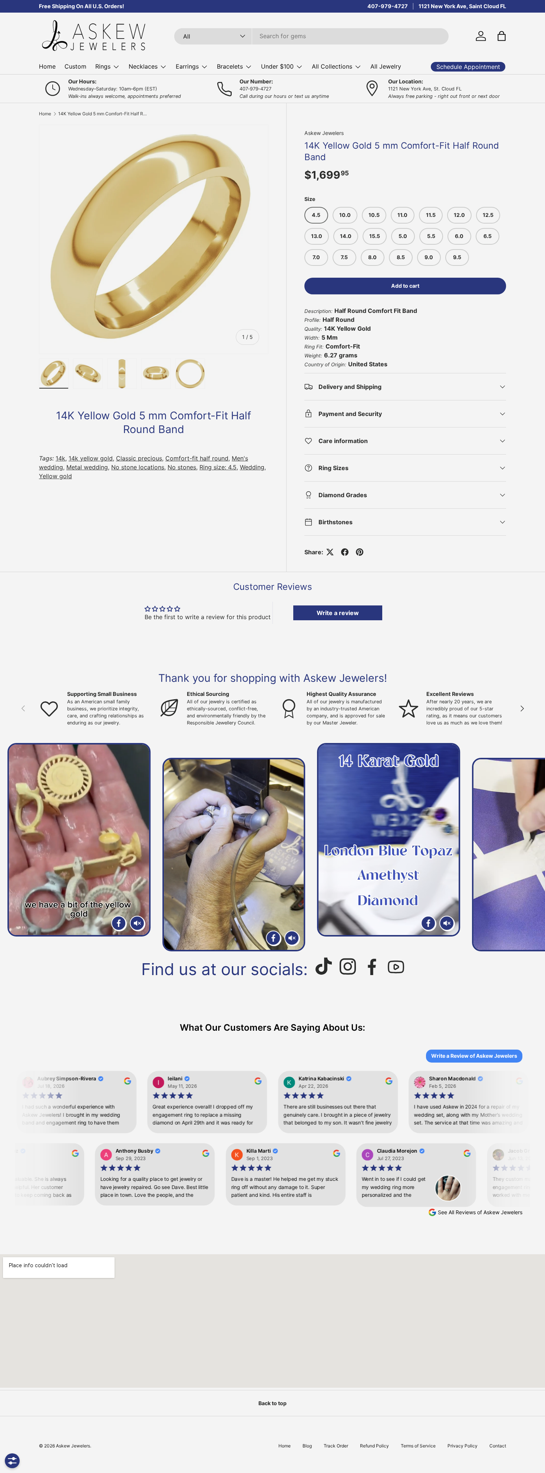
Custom (75, 66)
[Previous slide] (14, 847)
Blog (307, 1446)
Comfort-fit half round (196, 458)
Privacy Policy (462, 1446)
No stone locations (137, 467)
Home (47, 66)
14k (60, 458)
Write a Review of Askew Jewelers (474, 1056)
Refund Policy (374, 1446)
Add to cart (405, 286)
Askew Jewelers (324, 133)
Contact (497, 1446)
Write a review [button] (338, 613)
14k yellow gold (91, 458)
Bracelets (230, 66)
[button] (501, 36)
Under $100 (277, 66)
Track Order (336, 1446)
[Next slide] (530, 847)
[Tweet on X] (330, 552)
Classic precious (139, 458)
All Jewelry (385, 66)
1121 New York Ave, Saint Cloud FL (462, 6)
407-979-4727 (387, 6)
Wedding (252, 467)
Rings (102, 66)
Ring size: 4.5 (218, 467)
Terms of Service (418, 1446)
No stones (182, 467)
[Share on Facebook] (344, 552)
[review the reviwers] (121, 1083)
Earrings (187, 66)
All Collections (332, 66)
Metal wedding (87, 467)
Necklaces (143, 66)
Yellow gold (55, 476)
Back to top (272, 1403)
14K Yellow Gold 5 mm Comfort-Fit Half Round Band (102, 114)
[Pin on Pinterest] (359, 552)
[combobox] (311, 36)
